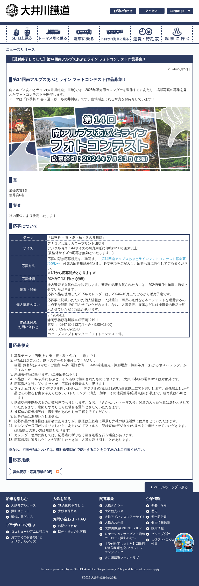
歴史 (154, 511)
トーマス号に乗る (53, 33)
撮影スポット (20, 511)
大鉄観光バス (114, 511)
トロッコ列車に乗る (115, 33)
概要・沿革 (159, 505)
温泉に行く (177, 33)
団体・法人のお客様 (72, 531)
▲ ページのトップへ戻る (169, 487)
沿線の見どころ (22, 517)
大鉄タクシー (114, 505)
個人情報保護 (160, 522)
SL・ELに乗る (22, 33)
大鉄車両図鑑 (67, 511)
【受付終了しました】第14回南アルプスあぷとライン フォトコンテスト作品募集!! (77, 59)
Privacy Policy (115, 569)
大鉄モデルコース (23, 505)
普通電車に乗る (84, 33)
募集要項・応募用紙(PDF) (32, 472)
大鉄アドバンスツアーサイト (125, 517)
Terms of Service (141, 569)
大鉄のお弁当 (114, 522)
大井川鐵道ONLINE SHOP (123, 528)
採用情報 (157, 528)
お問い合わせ (123, 11)
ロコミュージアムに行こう (29, 531)
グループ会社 (160, 534)
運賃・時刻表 (146, 33)
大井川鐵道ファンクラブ (122, 558)
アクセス (151, 11)
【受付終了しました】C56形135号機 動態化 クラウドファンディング (125, 548)
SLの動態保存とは (71, 505)
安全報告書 (159, 517)
